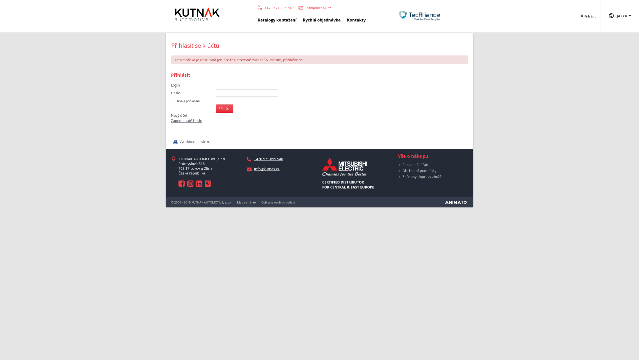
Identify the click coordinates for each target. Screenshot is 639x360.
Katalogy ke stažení (277, 20)
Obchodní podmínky (419, 170)
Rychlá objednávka (322, 20)
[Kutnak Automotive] (197, 23)
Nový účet (179, 115)
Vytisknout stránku (191, 142)
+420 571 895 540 (279, 8)
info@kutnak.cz (318, 8)
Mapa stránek (246, 202)
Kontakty (356, 20)
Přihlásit (590, 16)
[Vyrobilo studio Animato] (456, 202)
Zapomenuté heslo (186, 120)
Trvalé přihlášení (188, 101)
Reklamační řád (415, 164)
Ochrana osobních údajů (278, 202)
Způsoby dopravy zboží (421, 176)
